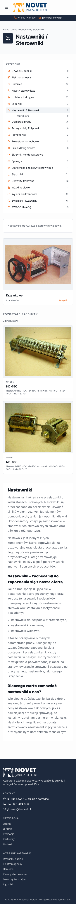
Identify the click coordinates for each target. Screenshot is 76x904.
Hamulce (8, 869)
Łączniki (8, 884)
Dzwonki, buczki (13, 858)
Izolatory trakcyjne (14, 879)
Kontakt (7, 844)
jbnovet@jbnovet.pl (52, 17)
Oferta (14, 29)
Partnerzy (9, 839)
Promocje (8, 833)
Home (6, 29)
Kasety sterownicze (15, 874)
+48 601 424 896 (27, 17)
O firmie (7, 828)
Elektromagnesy (12, 863)
